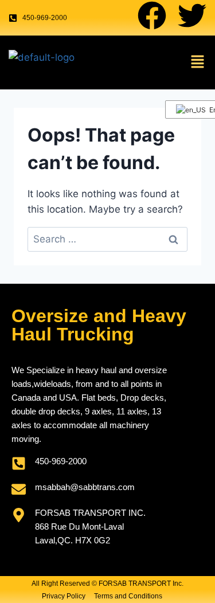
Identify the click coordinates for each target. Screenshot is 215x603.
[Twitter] (192, 15)
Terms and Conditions (128, 596)
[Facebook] (152, 15)
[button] (197, 62)
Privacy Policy (63, 596)
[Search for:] (107, 239)
